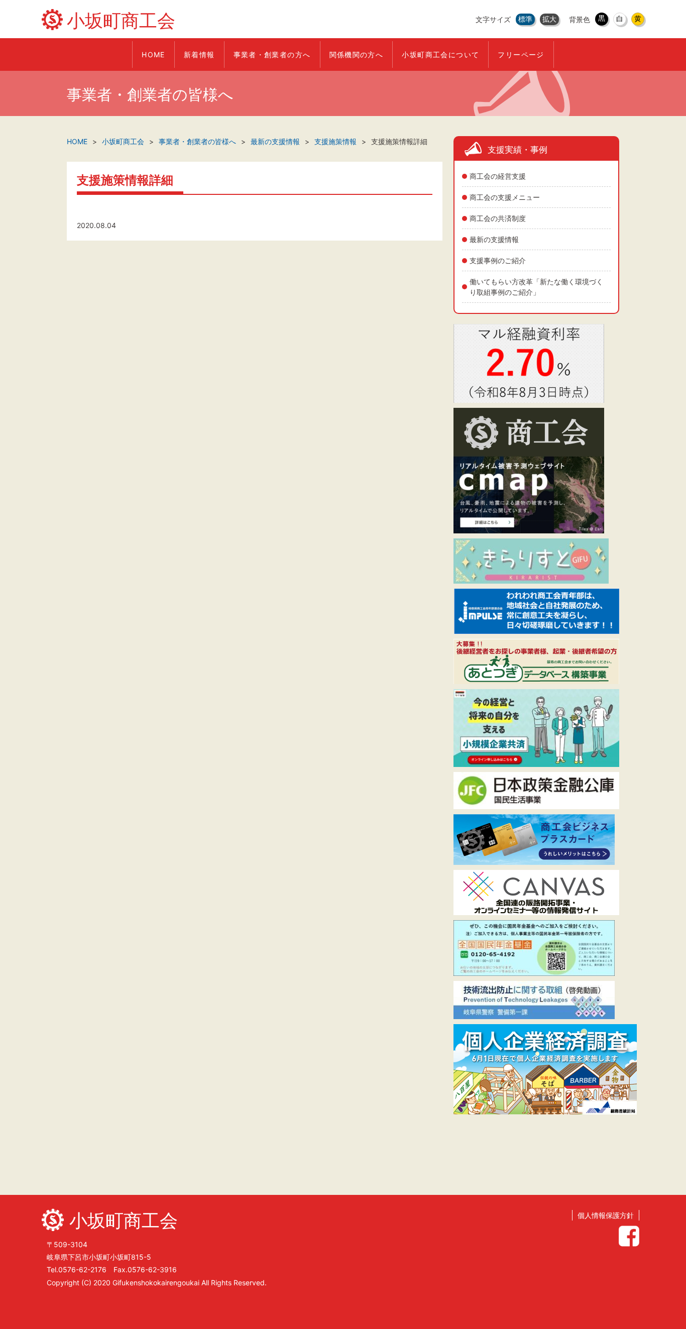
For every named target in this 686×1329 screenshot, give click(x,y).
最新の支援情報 (494, 239)
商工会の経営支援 (498, 176)
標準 (525, 19)
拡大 (549, 19)
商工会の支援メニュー (505, 197)
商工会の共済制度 (498, 218)
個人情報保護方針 (606, 1215)
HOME (77, 141)
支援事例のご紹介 (498, 260)
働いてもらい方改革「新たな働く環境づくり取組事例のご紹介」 (536, 286)
